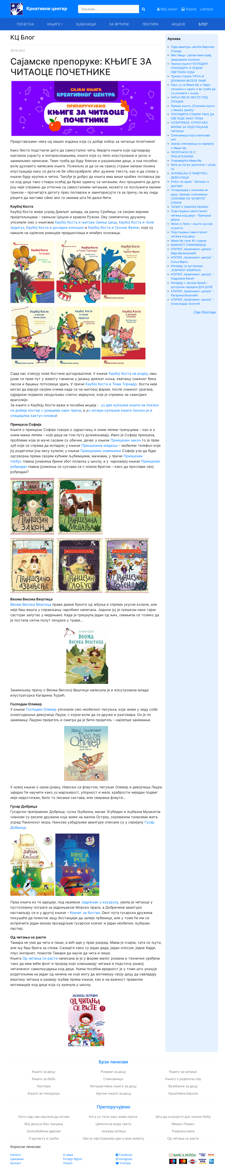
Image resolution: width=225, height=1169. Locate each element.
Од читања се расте (40, 958)
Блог (203, 24)
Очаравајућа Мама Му (186, 160)
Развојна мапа (183, 1131)
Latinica (206, 9)
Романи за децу (113, 1072)
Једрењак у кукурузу (99, 902)
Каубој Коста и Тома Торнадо (111, 384)
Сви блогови (205, 312)
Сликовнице (113, 1079)
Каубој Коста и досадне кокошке (55, 227)
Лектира (150, 24)
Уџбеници (86, 24)
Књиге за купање (183, 1072)
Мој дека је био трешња (43, 1124)
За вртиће (119, 24)
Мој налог (169, 9)
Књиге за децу (43, 1072)
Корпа (190, 9)
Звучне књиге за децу (113, 1093)
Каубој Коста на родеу (128, 373)
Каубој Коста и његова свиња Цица (86, 222)
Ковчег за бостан (85, 912)
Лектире (44, 1086)
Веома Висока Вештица (30, 604)
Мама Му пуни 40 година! (189, 240)
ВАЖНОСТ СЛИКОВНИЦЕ (188, 245)
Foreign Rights (72, 1159)
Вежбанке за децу (183, 1086)
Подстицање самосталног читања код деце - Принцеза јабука (191, 215)
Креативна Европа (183, 1093)
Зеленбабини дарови (44, 1131)
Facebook (125, 1154)
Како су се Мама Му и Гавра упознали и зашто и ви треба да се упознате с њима (193, 89)
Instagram (125, 1159)
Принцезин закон (126, 440)
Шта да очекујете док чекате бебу (183, 1117)
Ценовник (17, 1159)
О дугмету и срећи (44, 1138)
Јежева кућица (113, 1131)
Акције (178, 24)
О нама (68, 1154)
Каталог (15, 1154)
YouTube (125, 1163)
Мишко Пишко (183, 1124)
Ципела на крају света (113, 1124)
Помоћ (68, 1163)
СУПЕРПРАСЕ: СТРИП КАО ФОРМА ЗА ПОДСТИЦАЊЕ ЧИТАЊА (189, 127)
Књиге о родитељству (183, 1079)
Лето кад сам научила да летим (43, 1117)
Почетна (25, 24)
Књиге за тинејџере (44, 1093)
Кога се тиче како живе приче (113, 1117)
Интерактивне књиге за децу (113, 1086)
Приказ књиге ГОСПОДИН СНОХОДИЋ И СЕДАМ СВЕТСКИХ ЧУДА (189, 68)
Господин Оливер (41, 709)
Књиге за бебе (43, 1079)
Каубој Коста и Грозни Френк (113, 227)
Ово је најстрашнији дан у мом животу (113, 1138)
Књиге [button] (53, 24)
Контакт (15, 1163)
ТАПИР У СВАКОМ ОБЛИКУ (190, 207)
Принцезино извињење (100, 451)
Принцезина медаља (99, 445)
